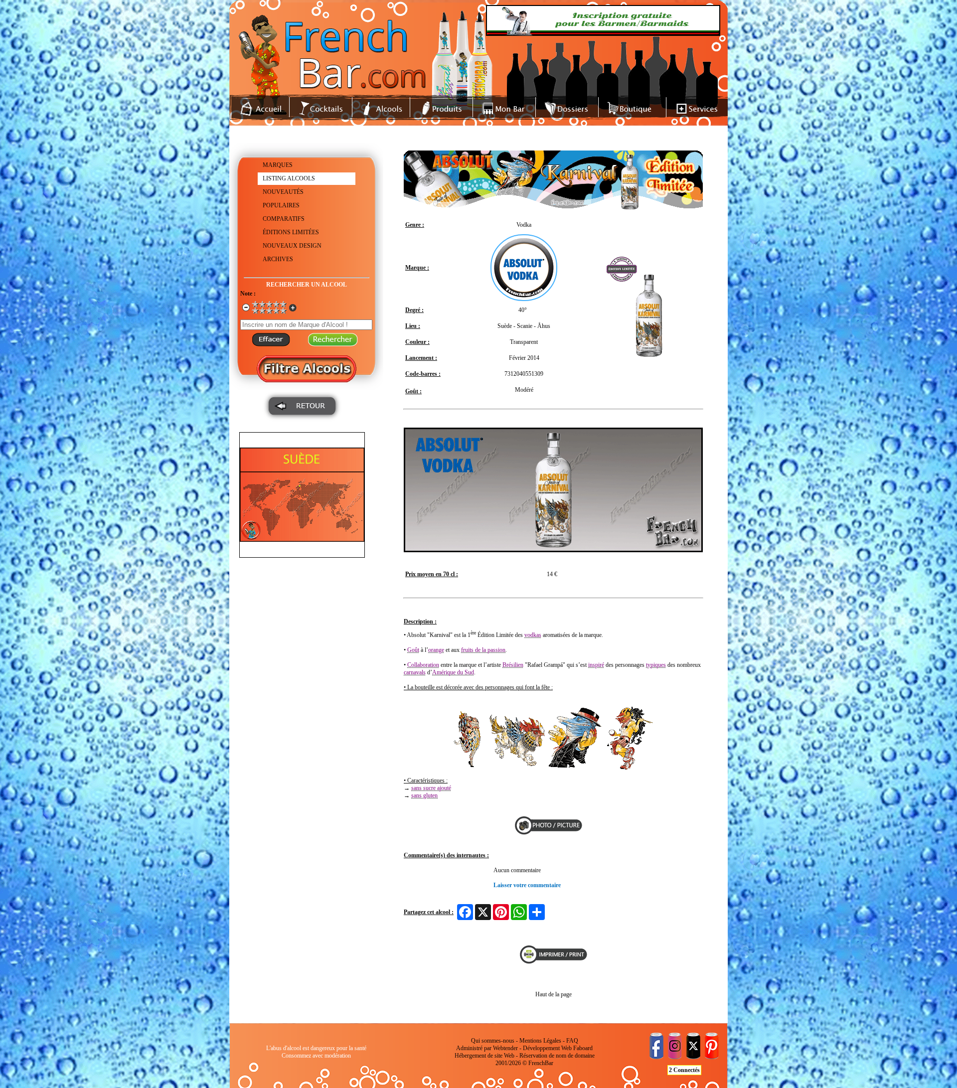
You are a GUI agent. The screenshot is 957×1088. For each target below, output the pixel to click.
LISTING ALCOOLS (289, 178)
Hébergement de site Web (484, 1055)
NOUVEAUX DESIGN (292, 245)
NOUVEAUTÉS (283, 191)
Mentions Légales (540, 1040)
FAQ (572, 1040)
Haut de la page (553, 994)
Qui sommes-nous (492, 1040)
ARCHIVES (278, 259)
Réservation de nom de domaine (557, 1055)
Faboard (583, 1048)
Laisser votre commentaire (527, 885)
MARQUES (278, 164)
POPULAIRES (281, 205)
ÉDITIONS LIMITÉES (291, 232)
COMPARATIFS (284, 218)
